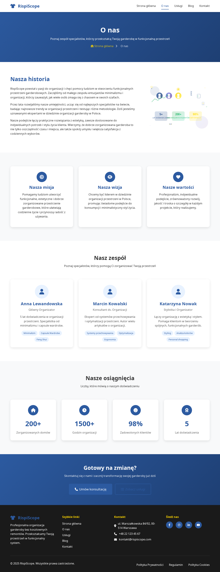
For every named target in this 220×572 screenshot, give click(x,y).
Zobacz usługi (135, 489)
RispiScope (28, 6)
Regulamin (176, 565)
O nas (165, 6)
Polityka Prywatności (149, 565)
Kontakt (204, 6)
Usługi (178, 6)
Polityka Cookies (199, 565)
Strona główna (146, 6)
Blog (191, 6)
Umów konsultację (92, 489)
